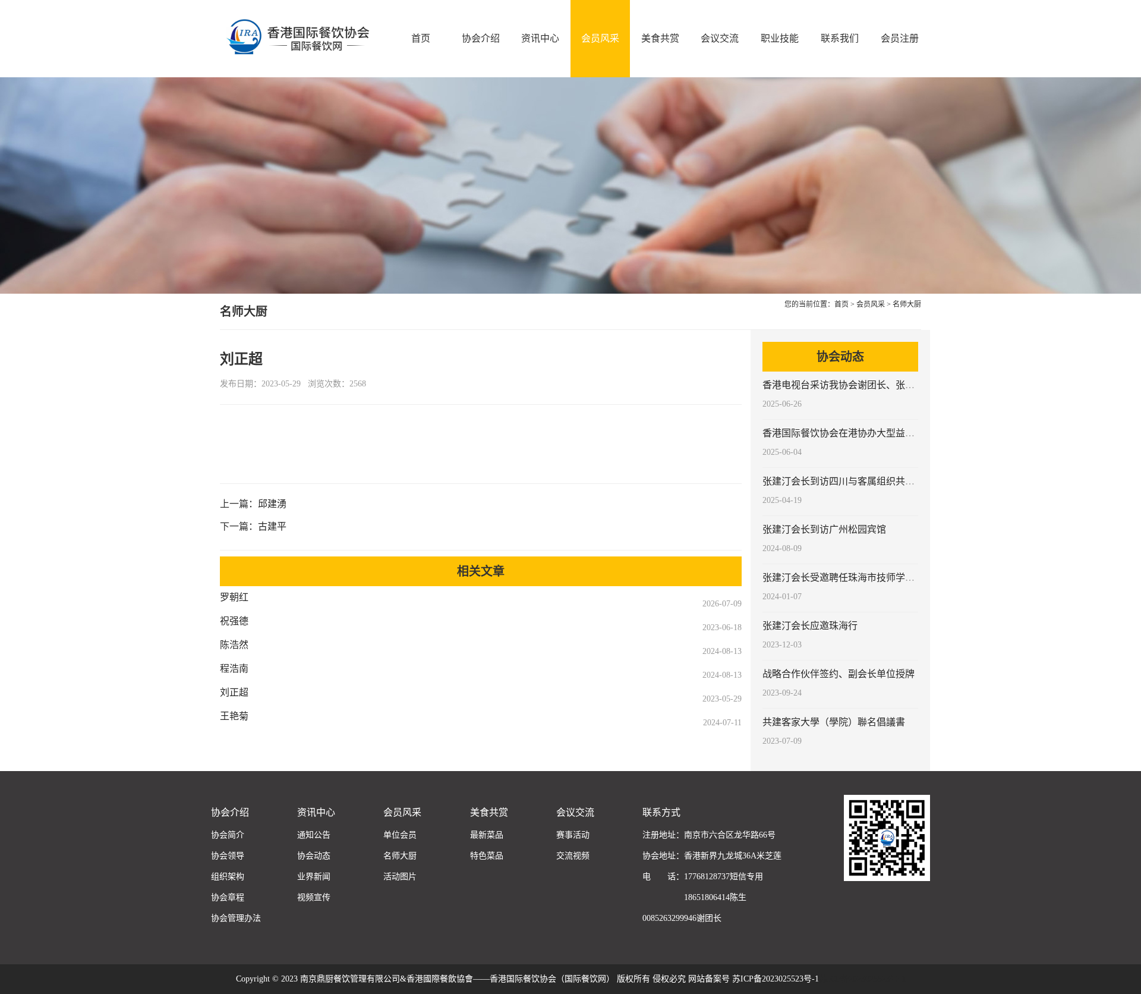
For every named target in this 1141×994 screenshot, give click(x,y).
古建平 (272, 526)
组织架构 (227, 876)
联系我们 (840, 38)
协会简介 (227, 835)
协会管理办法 (236, 918)
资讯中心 (540, 38)
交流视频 (573, 855)
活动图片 (400, 876)
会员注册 (900, 38)
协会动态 (313, 855)
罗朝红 (234, 597)
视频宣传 (313, 897)
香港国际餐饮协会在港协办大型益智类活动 (852, 433)
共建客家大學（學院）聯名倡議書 (833, 722)
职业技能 (780, 38)
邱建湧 (272, 504)
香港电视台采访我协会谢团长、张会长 (843, 385)
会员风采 (600, 38)
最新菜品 (486, 835)
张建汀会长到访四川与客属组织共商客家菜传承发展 (871, 481)
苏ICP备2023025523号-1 (862, 978)
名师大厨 (907, 304)
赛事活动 (573, 835)
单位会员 (400, 835)
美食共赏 (660, 38)
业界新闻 (313, 876)
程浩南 (234, 668)
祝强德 (234, 621)
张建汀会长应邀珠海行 (810, 626)
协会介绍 (481, 38)
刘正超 (234, 692)
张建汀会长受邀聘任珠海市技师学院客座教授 (857, 578)
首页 (420, 38)
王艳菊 (234, 716)
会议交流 (720, 38)
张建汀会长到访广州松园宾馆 (824, 529)
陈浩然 (234, 645)
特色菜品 (486, 855)
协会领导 (227, 855)
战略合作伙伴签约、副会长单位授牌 (838, 674)
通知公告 (313, 835)
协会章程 (227, 897)
